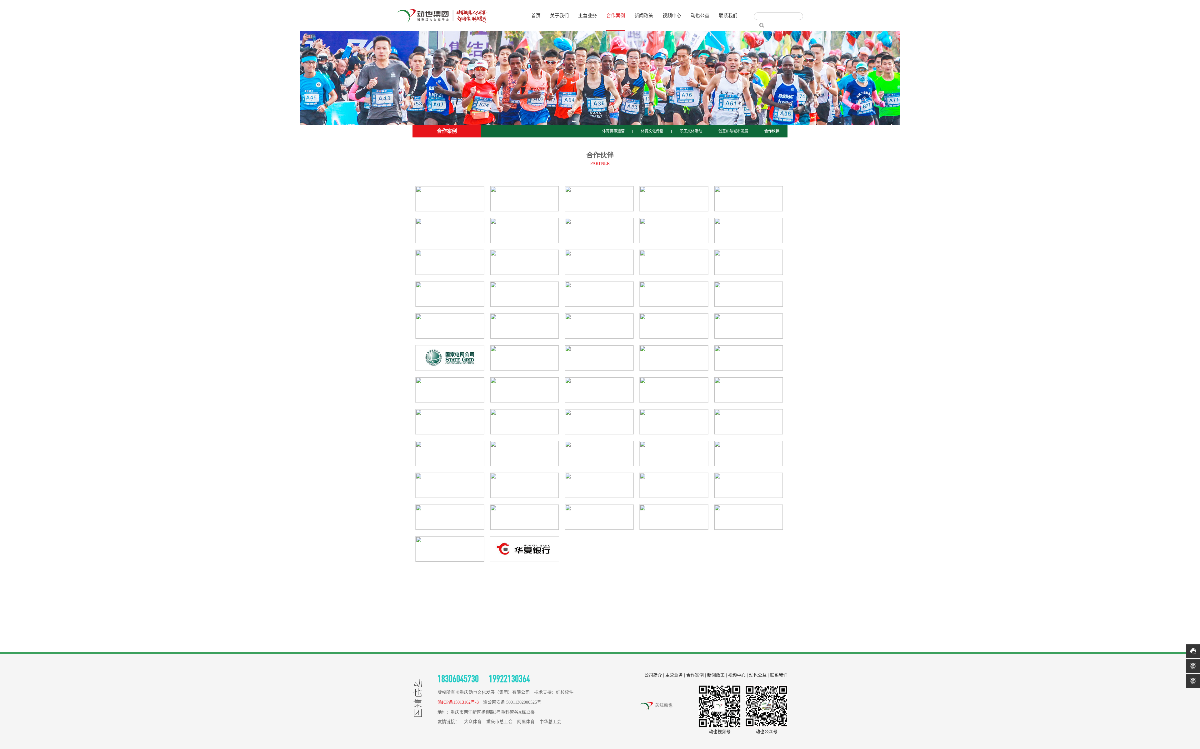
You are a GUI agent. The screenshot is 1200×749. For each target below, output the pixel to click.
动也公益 (700, 15)
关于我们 (559, 15)
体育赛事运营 (613, 131)
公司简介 (653, 675)
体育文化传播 (652, 131)
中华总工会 (550, 721)
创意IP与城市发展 (733, 131)
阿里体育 (526, 721)
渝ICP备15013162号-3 (458, 702)
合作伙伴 (771, 131)
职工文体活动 (691, 131)
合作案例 (615, 15)
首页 (536, 15)
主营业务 (587, 15)
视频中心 (671, 15)
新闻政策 (643, 15)
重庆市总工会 (499, 721)
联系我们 (728, 15)
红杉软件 (564, 692)
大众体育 (473, 721)
